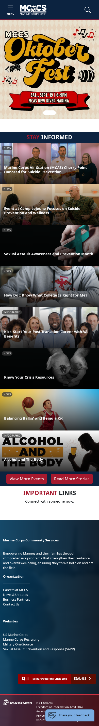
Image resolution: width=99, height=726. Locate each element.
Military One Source (18, 644)
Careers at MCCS (15, 589)
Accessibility (44, 711)
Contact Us (11, 604)
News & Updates (15, 594)
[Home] (33, 10)
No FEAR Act (44, 702)
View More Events (27, 479)
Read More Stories (72, 479)
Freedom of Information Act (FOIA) (59, 707)
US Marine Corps (15, 634)
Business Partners (16, 599)
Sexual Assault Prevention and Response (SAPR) (39, 649)
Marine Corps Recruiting (21, 639)
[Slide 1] (49, 112)
